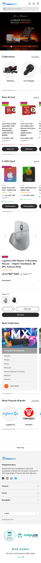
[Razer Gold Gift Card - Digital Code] (28, 174)
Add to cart (27, 309)
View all (36, 97)
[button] (34, 3)
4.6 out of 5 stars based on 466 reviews (20, 553)
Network (7, 379)
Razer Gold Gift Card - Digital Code (28, 189)
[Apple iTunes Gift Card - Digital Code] (10, 174)
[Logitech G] (10, 413)
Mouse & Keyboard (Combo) (14, 371)
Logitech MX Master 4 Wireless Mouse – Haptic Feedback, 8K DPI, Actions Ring (19, 263)
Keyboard (7, 368)
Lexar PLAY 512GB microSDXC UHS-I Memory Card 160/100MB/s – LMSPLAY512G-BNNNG (9, 129)
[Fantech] (29, 413)
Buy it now (20, 315)
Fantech (28, 424)
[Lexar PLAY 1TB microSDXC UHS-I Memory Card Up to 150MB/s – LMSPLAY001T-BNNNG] (28, 110)
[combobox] (20, 9)
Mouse (6, 364)
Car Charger (29, 81)
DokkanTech (9, 519)
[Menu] (38, 3)
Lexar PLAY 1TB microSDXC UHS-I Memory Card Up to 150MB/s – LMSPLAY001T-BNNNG (27, 129)
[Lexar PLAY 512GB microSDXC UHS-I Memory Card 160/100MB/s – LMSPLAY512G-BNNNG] (10, 110)
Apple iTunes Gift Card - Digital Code (9, 189)
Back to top (20, 447)
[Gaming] (10, 69)
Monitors (7, 356)
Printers (7, 360)
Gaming (10, 81)
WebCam (7, 375)
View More (35, 57)
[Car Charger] (29, 69)
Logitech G (10, 424)
